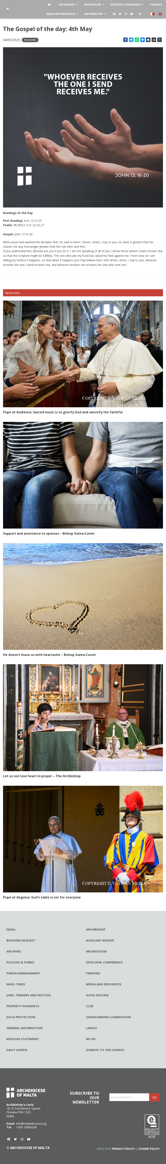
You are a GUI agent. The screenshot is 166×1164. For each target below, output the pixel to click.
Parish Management (23, 973)
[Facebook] (114, 14)
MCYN (90, 1039)
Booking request (20, 940)
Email (11, 929)
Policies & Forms (20, 962)
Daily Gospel (30, 40)
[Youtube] (131, 14)
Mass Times (15, 984)
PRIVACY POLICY (123, 1149)
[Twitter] (120, 14)
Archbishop (95, 929)
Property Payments (22, 1006)
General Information (24, 1028)
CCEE (89, 1006)
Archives (13, 951)
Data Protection (20, 1017)
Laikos (91, 1028)
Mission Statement (22, 1039)
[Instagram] (125, 14)
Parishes (93, 973)
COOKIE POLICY (149, 1149)
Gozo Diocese (97, 995)
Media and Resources (103, 984)
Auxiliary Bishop (100, 940)
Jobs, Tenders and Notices (28, 995)
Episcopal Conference (104, 962)
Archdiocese (96, 951)
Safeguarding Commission (108, 1017)
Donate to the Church (105, 1050)
